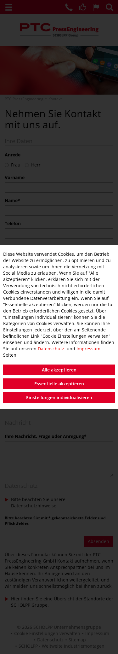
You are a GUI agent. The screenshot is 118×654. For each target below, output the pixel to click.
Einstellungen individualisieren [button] (59, 397)
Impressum (88, 349)
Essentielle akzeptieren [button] (59, 384)
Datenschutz (51, 349)
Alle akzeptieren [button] (59, 370)
